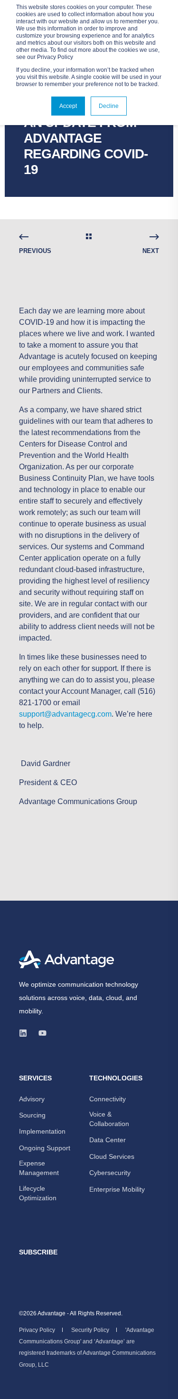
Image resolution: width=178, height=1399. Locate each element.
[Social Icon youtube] (40, 1033)
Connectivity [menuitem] (107, 1099)
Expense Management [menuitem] (39, 1167)
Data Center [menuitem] (107, 1140)
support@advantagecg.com (65, 714)
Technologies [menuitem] (115, 1078)
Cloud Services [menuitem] (111, 1156)
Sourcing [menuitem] (32, 1115)
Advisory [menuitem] (32, 1099)
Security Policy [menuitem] (90, 1330)
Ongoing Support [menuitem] (44, 1148)
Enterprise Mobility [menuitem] (117, 1189)
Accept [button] (68, 106)
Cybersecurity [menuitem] (110, 1172)
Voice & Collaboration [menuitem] (109, 1118)
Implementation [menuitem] (42, 1131)
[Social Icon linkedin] (26, 1033)
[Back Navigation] (89, 237)
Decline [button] (109, 106)
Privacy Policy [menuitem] (37, 1330)
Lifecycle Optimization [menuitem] (37, 1193)
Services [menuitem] (35, 1078)
